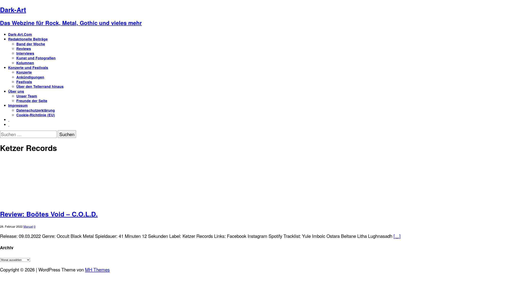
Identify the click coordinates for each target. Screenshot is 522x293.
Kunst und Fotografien (36, 57)
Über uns (16, 91)
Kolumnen (25, 62)
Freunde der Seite (31, 100)
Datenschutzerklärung (35, 110)
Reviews (23, 48)
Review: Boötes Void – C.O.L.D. (49, 214)
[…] (397, 236)
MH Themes (97, 269)
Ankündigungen (30, 77)
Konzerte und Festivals (28, 67)
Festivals (24, 81)
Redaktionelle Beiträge (28, 39)
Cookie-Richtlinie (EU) (35, 114)
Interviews (25, 53)
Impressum (18, 105)
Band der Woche (30, 43)
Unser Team (26, 95)
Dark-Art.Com (20, 34)
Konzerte (24, 72)
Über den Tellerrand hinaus (40, 86)
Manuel (28, 226)
